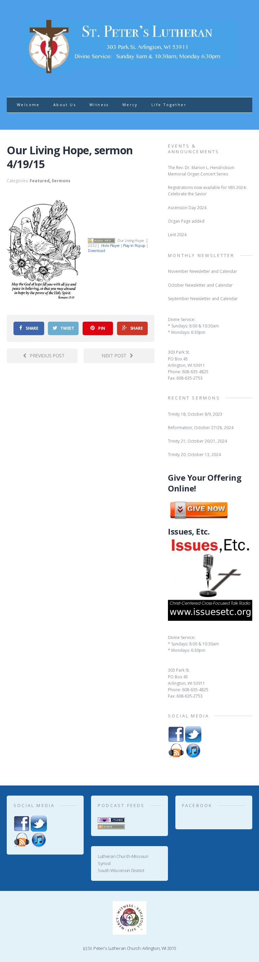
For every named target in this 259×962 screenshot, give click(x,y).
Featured (40, 181)
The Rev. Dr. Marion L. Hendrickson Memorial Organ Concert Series (201, 171)
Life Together (168, 104)
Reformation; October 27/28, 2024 (200, 427)
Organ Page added (186, 221)
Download (96, 250)
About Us (64, 104)
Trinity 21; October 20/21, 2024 (197, 441)
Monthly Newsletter (201, 255)
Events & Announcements (194, 149)
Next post (114, 355)
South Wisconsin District (121, 870)
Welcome (28, 104)
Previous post (47, 355)
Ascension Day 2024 (187, 208)
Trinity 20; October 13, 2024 (194, 454)
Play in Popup (134, 245)
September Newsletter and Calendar (203, 298)
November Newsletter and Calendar (202, 271)
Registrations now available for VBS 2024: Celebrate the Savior (207, 191)
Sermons (61, 181)
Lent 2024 (177, 234)
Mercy (130, 104)
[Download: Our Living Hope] (101, 240)
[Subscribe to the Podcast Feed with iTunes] (111, 819)
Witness (99, 104)
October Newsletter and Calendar (200, 285)
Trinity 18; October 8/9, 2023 (195, 414)
